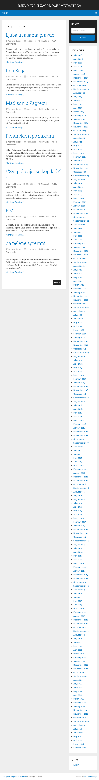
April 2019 (77, 371)
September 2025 (81, 89)
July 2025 (77, 97)
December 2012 (80, 620)
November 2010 (80, 714)
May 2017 (77, 458)
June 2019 (78, 364)
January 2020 (79, 337)
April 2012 (77, 650)
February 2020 (79, 334)
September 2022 (81, 221)
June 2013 (77, 597)
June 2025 (78, 100)
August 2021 (79, 266)
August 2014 (79, 544)
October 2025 (79, 85)
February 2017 (79, 469)
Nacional (45, 184)
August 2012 (79, 635)
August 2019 (79, 356)
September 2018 (81, 398)
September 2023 (81, 176)
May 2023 (77, 191)
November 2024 (80, 127)
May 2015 (77, 511)
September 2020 (81, 307)
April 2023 (77, 194)
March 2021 (78, 285)
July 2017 (77, 450)
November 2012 (80, 623)
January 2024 (79, 161)
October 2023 (79, 172)
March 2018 (78, 420)
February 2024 (79, 157)
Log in (76, 765)
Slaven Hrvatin (14, 184)
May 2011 (77, 691)
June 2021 (77, 273)
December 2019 (80, 341)
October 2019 (79, 349)
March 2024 (78, 153)
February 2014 (79, 567)
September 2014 (81, 541)
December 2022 (80, 209)
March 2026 (78, 70)
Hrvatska (45, 41)
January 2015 (79, 526)
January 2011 (79, 706)
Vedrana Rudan (14, 41)
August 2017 (79, 447)
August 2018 (79, 401)
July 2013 (77, 593)
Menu (5, 13)
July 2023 (77, 183)
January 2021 (79, 292)
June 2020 (78, 319)
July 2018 (77, 405)
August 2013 (79, 590)
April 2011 (77, 695)
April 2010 (77, 740)
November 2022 (80, 213)
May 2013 (77, 601)
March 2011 (78, 699)
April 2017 (77, 462)
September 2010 (81, 721)
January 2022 (79, 247)
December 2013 (80, 574)
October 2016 (79, 484)
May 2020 (77, 322)
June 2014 (78, 552)
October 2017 (79, 439)
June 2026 (78, 59)
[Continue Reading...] (15, 62)
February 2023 (79, 202)
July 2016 (77, 495)
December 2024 (80, 123)
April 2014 (77, 559)
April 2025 (77, 108)
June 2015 (77, 507)
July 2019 (77, 360)
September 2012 (81, 631)
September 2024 (81, 134)
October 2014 (79, 537)
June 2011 (77, 687)
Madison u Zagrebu (26, 103)
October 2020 (79, 304)
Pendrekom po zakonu (30, 136)
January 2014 (79, 571)
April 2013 (77, 605)
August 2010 (79, 725)
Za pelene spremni (25, 243)
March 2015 (78, 518)
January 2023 (79, 206)
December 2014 (80, 529)
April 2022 (77, 240)
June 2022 (78, 232)
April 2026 (77, 66)
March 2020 (78, 330)
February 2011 (79, 702)
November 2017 (80, 435)
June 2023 (78, 187)
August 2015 (79, 499)
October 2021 (79, 258)
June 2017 (77, 454)
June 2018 (78, 409)
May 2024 (77, 145)
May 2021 (77, 277)
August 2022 (79, 224)
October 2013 (79, 582)
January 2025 (79, 119)
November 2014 (80, 533)
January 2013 (79, 616)
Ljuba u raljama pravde (30, 35)
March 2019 (78, 375)
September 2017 (81, 443)
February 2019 (79, 379)
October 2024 (79, 130)
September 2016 (81, 488)
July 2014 (77, 548)
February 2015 (79, 522)
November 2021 (80, 255)
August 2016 (79, 492)
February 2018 (79, 424)
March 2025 (78, 112)
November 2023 (80, 168)
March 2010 (78, 744)
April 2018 (77, 416)
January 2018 (79, 428)
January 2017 (79, 473)
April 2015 (77, 514)
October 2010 (79, 718)
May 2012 (77, 646)
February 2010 (79, 748)
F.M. (10, 210)
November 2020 (80, 300)
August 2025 (79, 93)
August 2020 (79, 311)
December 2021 (80, 251)
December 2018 (80, 386)
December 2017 (80, 431)
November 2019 (80, 345)
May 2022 (77, 236)
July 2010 (77, 729)
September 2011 (80, 676)
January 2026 (79, 74)
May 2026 (77, 63)
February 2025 (79, 115)
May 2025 (77, 104)
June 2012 (77, 642)
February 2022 (79, 243)
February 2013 (79, 612)
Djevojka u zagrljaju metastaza (49, 5)
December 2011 (80, 665)
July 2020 (77, 315)
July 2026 (77, 55)
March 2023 (78, 198)
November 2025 (80, 81)
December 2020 (80, 296)
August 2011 (79, 680)
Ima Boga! (16, 70)
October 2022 (79, 217)
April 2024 (77, 149)
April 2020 (77, 326)
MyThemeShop (90, 777)
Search (83, 38)
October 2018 (79, 394)
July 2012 (77, 638)
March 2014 (78, 563)
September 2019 (81, 352)
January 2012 (79, 661)
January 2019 (79, 383)
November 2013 (80, 578)
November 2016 (80, 480)
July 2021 (77, 270)
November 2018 (80, 390)
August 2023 (79, 179)
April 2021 (77, 281)
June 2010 (78, 733)
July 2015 (77, 503)
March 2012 (78, 654)
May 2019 (77, 368)
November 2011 (80, 669)
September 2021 (81, 262)
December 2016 (80, 477)
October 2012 (79, 627)
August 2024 (79, 138)
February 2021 (79, 288)
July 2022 (77, 228)
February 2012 (79, 657)
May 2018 (77, 413)
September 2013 (81, 586)
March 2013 (78, 608)
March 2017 (78, 465)
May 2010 (77, 736)
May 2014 (77, 556)
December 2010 (80, 710)
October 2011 (79, 672)
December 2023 (80, 164)
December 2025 (80, 78)
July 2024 (77, 142)
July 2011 (77, 684)
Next (56, 283)
